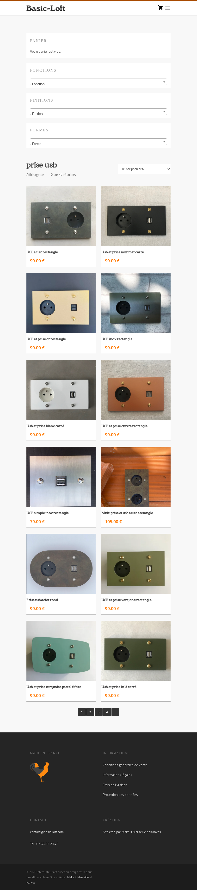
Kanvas (155, 831)
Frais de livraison (115, 784)
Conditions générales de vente (125, 764)
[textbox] (98, 84)
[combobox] (98, 82)
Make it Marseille (134, 831)
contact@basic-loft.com (47, 831)
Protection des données (120, 794)
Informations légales (117, 774)
